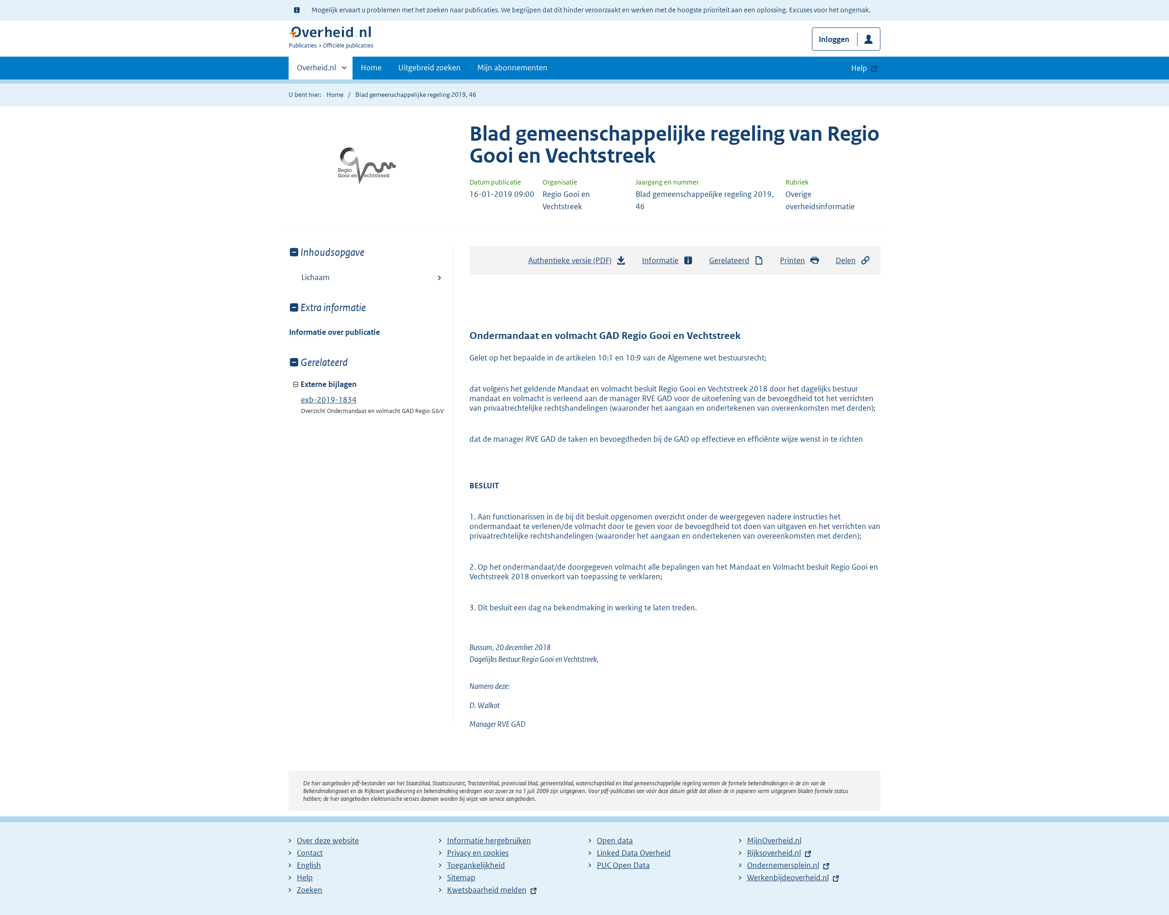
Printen (792, 260)
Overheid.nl (316, 71)
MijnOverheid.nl (774, 841)
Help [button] (859, 68)
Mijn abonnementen (512, 68)
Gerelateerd (729, 260)
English (309, 865)
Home (371, 68)
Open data (615, 841)
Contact (310, 853)
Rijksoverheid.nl (774, 853)
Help (305, 878)
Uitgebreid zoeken (429, 68)
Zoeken (309, 890)
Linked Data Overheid (634, 853)
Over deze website (328, 841)
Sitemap (461, 878)
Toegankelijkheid (476, 865)
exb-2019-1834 (329, 400)
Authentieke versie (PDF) (572, 263)
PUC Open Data (623, 865)
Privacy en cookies (478, 853)
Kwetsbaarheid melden (487, 890)
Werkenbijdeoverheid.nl (788, 878)
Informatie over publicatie (334, 332)
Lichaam (315, 277)
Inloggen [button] (834, 39)
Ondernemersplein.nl (783, 865)
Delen (846, 260)
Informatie (660, 260)
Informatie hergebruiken (489, 841)
